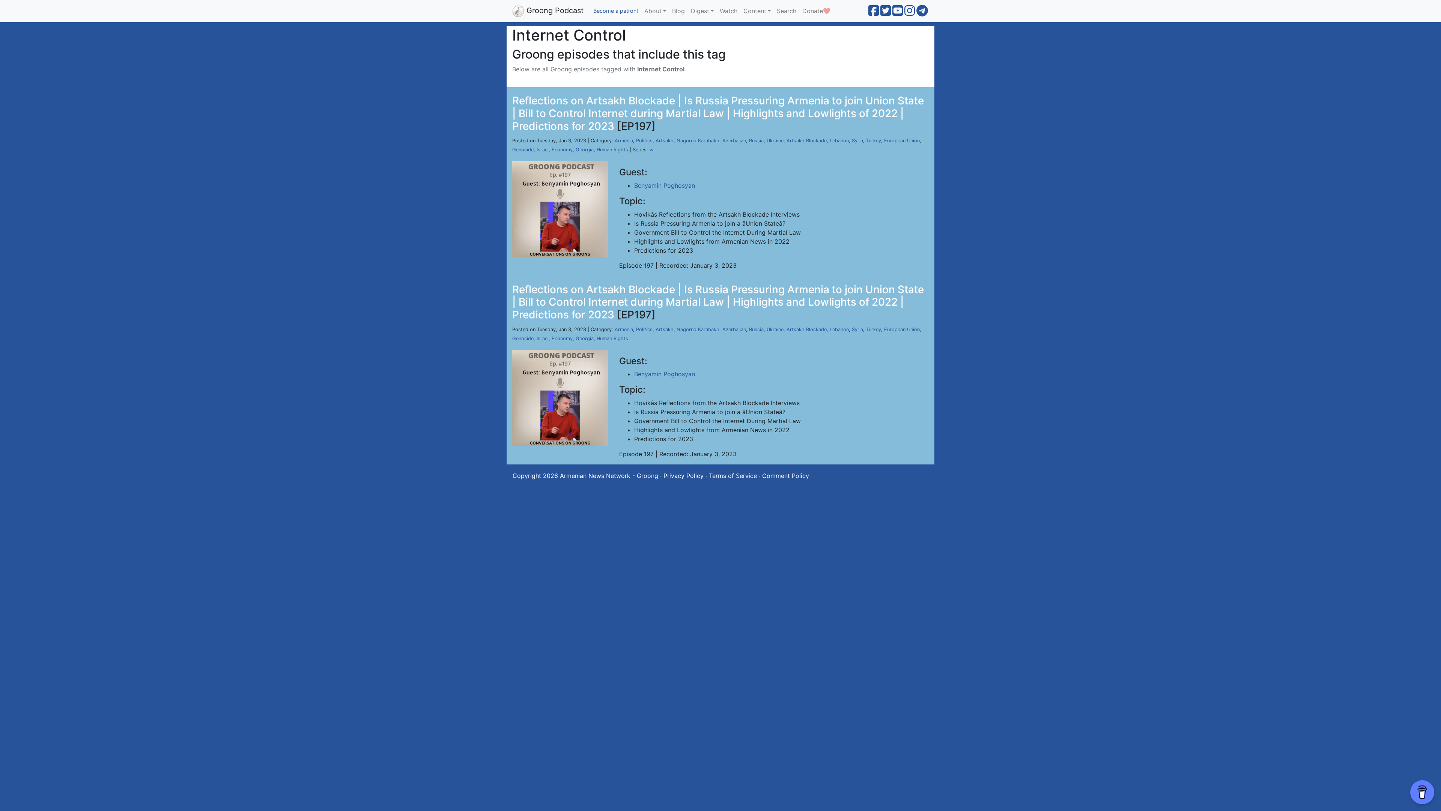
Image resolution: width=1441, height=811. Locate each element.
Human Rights (612, 149)
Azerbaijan (734, 140)
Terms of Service (733, 475)
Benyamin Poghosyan (664, 185)
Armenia (624, 140)
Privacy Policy (683, 475)
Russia (756, 140)
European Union (902, 140)
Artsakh (665, 140)
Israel (543, 149)
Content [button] (754, 11)
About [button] (653, 11)
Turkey (873, 140)
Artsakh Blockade (807, 140)
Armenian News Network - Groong (609, 475)
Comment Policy (785, 475)
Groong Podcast (554, 10)
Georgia (585, 149)
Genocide (523, 149)
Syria (857, 140)
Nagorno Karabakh (698, 140)
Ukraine (775, 140)
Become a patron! (615, 11)
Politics (644, 140)
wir (653, 149)
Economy (562, 149)
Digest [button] (700, 11)
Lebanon (839, 140)
